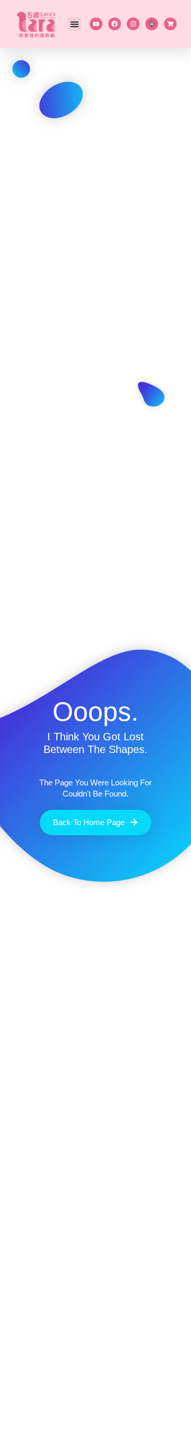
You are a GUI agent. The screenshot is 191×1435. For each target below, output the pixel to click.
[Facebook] (114, 24)
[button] (74, 24)
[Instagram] (133, 24)
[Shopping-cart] (170, 24)
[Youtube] (96, 24)
